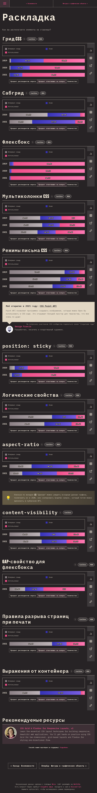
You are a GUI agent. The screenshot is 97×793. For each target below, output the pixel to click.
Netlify (77, 784)
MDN (40, 39)
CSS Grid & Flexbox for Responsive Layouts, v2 (46, 728)
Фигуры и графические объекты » (64, 766)
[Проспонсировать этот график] (24, 39)
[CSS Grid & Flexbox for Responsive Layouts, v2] (11, 733)
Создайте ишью (46, 787)
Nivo (54, 784)
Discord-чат (76, 787)
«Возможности (22, 766)
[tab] (90, 50)
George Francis (9, 329)
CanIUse (31, 39)
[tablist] (90, 63)
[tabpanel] (48, 63)
